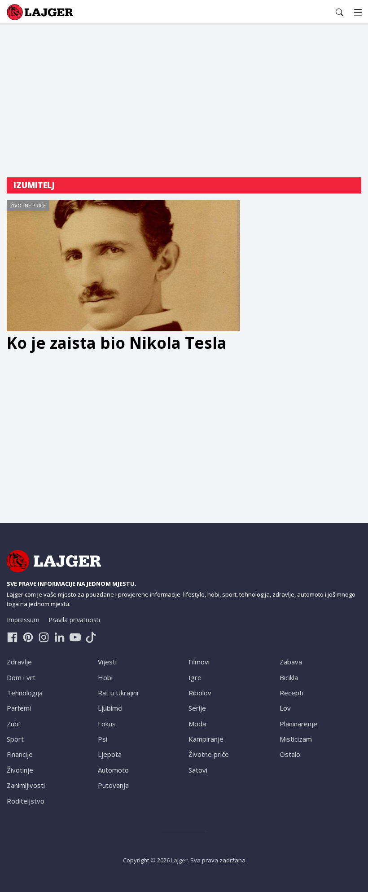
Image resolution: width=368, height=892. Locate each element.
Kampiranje (205, 738)
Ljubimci (110, 707)
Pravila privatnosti (74, 619)
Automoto (113, 769)
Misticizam (296, 738)
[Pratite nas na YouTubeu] (75, 637)
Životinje (20, 769)
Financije (20, 754)
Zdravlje (19, 661)
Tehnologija (25, 692)
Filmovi (199, 661)
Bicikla (289, 677)
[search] (339, 12)
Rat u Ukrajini (118, 692)
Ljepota (110, 754)
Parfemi (19, 707)
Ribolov (199, 692)
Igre (195, 677)
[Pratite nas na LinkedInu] (59, 637)
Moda (197, 723)
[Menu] (358, 12)
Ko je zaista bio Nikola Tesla (117, 343)
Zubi (13, 723)
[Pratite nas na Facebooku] (12, 637)
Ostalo (290, 754)
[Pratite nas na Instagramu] (43, 637)
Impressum (23, 619)
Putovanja (113, 785)
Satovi (197, 769)
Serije (197, 707)
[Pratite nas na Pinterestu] (28, 637)
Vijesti (107, 661)
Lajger (179, 860)
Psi (102, 738)
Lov (285, 707)
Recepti (291, 692)
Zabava (291, 661)
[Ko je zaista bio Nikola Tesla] (123, 265)
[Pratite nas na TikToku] (90, 637)
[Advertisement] (184, 101)
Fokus (107, 723)
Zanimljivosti (26, 785)
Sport (15, 738)
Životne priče (28, 205)
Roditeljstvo (25, 800)
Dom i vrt (21, 677)
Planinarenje (298, 723)
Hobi (105, 677)
